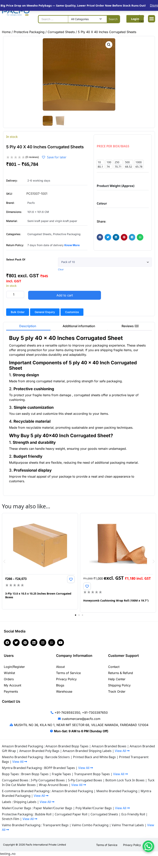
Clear (61, 269)
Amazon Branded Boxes (109, 746)
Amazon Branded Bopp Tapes (66, 746)
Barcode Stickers (57, 757)
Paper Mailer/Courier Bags (53, 808)
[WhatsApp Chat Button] (148, 846)
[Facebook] (7, 642)
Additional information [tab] (79, 326)
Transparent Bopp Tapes (92, 774)
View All (121, 751)
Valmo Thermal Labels (128, 825)
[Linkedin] (33, 642)
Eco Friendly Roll (133, 814)
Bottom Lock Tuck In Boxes (125, 780)
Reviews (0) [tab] (130, 326)
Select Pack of (15, 259)
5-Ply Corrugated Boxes (85, 780)
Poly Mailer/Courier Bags (94, 808)
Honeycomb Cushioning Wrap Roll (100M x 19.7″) (116, 600)
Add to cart (64, 295)
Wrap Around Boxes (53, 785)
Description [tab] (27, 326)
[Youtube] (60, 642)
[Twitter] (16, 642)
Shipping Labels (24, 802)
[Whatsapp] (51, 642)
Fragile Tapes (61, 774)
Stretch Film (10, 819)
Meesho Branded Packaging (116, 791)
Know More (72, 245)
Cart (141, 21)
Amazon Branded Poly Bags (39, 751)
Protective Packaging (29, 32)
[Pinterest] (25, 642)
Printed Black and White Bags (94, 757)
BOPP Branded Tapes (59, 768)
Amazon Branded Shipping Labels (87, 751)
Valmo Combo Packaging (90, 825)
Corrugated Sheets (61, 32)
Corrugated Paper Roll (71, 814)
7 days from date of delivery (45, 245)
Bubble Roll (43, 814)
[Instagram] (42, 642)
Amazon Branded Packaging (72, 791)
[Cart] (141, 17)
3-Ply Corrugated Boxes (48, 780)
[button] (151, 18)
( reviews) (32, 157)
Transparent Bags (56, 825)
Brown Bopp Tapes (35, 774)
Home (6, 32)
